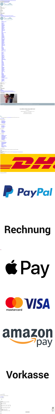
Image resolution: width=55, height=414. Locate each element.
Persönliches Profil (4, 15)
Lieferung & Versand (4, 143)
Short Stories (3, 132)
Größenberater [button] (3, 139)
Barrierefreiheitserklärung (4, 146)
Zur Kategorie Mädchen (4, 21)
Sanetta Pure (3, 130)
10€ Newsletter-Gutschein (6, 2)
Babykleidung (3, 125)
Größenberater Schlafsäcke (4, 135)
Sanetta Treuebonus (3, 136)
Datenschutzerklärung (4, 145)
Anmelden (1, 14)
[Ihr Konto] (1, 12)
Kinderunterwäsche (3, 121)
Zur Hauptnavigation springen (13, 0)
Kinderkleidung (3, 120)
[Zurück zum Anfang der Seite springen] (1, 411)
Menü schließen (2, 13)
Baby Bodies (3, 126)
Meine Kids (12, 15)
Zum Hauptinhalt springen (3, 0)
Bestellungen (9, 15)
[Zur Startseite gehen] (6, 5)
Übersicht (1, 15)
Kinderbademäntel (3, 122)
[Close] (1, 413)
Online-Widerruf (3, 138)
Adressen (7, 15)
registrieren (2, 90)
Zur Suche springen (8, 0)
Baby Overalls (3, 127)
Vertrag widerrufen (2, 118)
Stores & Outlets (3, 137)
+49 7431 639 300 (9, 117)
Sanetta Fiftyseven (3, 131)
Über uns (2, 144)
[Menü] (1, 6)
